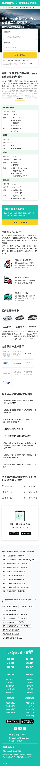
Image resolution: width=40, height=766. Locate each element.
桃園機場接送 (10, 703)
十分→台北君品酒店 (9, 610)
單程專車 (29, 659)
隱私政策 (11, 741)
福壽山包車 (10, 692)
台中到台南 (30, 716)
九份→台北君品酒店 (27, 606)
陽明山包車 (10, 686)
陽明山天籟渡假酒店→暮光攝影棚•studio (16, 587)
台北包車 (10, 7)
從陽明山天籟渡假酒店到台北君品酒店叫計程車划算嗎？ (18, 411)
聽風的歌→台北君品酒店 (10, 634)
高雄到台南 (30, 703)
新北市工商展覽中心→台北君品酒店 (14, 618)
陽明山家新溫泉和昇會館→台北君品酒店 (16, 626)
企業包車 (10, 663)
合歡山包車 (10, 689)
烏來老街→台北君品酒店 (10, 630)
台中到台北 (30, 706)
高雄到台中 (30, 712)
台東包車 (29, 689)
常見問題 (29, 663)
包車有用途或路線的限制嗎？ (14, 429)
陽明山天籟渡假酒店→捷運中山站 (13, 571)
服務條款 (19, 741)
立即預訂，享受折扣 (20, 222)
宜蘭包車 (29, 679)
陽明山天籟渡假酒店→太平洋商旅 (13, 583)
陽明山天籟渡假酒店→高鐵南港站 (13, 591)
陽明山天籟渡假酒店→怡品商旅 (13, 579)
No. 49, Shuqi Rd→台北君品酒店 (13, 622)
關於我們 (29, 667)
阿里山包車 (10, 679)
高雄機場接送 (10, 712)
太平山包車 (10, 683)
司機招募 (10, 667)
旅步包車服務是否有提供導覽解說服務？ (18, 436)
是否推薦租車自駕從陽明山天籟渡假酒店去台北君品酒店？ (18, 401)
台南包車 (29, 692)
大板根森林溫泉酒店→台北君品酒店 (14, 614)
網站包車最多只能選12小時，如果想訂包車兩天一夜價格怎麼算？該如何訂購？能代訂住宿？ (18, 445)
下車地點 (7, 43)
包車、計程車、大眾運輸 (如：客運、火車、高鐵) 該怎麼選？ (17, 420)
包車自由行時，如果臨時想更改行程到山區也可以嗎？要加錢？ (18, 456)
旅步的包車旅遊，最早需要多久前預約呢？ (17, 465)
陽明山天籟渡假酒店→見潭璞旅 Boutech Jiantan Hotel (20, 560)
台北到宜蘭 (30, 709)
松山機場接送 (10, 706)
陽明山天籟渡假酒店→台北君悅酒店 (14, 568)
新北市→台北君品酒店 (10, 606)
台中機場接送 (10, 709)
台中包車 (29, 686)
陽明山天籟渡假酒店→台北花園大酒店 (15, 564)
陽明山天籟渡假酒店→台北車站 (13, 556)
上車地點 (7, 32)
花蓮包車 (29, 683)
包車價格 (10, 659)
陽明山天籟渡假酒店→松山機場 (13, 575)
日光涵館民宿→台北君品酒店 (12, 638)
